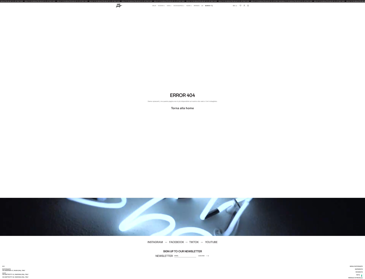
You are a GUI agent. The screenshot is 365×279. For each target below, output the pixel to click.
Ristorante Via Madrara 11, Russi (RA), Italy (13, 270)
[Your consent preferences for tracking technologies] (361, 275)
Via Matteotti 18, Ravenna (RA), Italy (15, 277)
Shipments (359, 269)
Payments (359, 272)
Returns (359, 274)
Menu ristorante (356, 266)
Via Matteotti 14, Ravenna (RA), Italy (15, 274)
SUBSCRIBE (201, 255)
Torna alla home (182, 108)
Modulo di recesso (355, 277)
